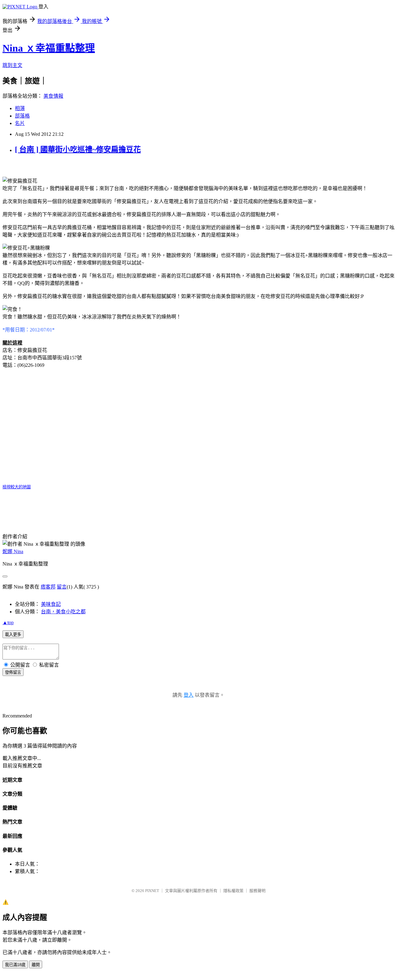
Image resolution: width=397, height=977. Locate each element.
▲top (8, 622)
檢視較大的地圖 (16, 487)
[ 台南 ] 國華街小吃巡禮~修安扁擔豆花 (78, 149)
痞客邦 (48, 586)
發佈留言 (13, 672)
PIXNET (152, 890)
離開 (36, 964)
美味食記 (51, 604)
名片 (20, 123)
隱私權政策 (233, 890)
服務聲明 (257, 890)
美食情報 (53, 96)
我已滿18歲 (15, 964)
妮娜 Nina (12, 551)
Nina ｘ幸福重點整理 (48, 48)
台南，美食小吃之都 (63, 611)
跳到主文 (12, 65)
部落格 (22, 115)
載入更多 (13, 634)
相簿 (20, 108)
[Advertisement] (75, 162)
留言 (62, 586)
